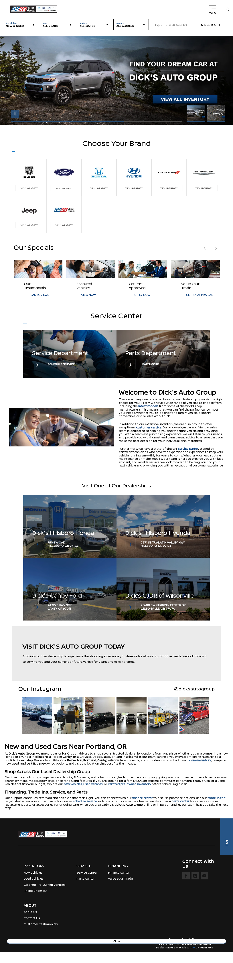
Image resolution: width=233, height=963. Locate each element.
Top (226, 842)
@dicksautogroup (194, 688)
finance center (142, 798)
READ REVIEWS (196, 294)
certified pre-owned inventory (129, 784)
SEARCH (211, 25)
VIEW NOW (36, 294)
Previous (196, 113)
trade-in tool (217, 798)
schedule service (85, 801)
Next (215, 113)
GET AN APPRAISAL (147, 294)
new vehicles (73, 784)
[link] (69, 354)
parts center (180, 801)
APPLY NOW (89, 294)
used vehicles (93, 784)
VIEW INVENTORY (29, 188)
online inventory (199, 760)
